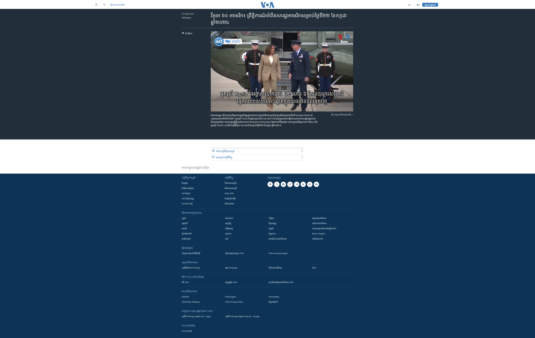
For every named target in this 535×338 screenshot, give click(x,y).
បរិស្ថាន (271, 218)
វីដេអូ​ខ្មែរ (185, 183)
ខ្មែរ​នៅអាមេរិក (187, 234)
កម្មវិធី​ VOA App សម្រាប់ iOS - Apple (196, 316)
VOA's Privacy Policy (234, 302)
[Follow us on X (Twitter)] (276, 184)
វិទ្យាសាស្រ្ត (272, 223)
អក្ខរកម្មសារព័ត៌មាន (319, 218)
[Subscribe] (316, 184)
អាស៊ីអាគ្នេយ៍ (186, 239)
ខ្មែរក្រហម (272, 234)
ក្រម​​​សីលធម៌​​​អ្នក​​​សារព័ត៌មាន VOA (281, 282)
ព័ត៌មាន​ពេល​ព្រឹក (231, 183)
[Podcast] (309, 184)
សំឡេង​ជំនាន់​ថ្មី (230, 198)
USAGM (185, 297)
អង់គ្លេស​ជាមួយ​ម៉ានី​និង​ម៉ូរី (191, 253)
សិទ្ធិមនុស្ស (229, 228)
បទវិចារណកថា (317, 239)
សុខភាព (228, 234)
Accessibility (274, 297)
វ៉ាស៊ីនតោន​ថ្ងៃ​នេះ (188, 188)
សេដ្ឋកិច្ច (228, 223)
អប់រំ (226, 239)
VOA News (186, 18)
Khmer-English (318, 234)
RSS (314, 268)
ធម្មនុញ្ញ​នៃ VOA (231, 282)
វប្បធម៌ (271, 228)
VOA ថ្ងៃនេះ (186, 193)
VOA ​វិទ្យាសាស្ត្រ (188, 198)
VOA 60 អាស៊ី (187, 204)
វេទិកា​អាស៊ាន (229, 204)
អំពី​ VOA (185, 282)
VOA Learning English (278, 253)
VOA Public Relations (191, 302)
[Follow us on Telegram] (296, 184)
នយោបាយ (229, 218)
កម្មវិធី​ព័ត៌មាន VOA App (191, 268)
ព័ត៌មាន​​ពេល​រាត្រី (231, 188)
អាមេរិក (184, 228)
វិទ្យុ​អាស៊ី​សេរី (273, 302)
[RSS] (303, 184)
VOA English (230, 297)
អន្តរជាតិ (185, 223)
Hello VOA (229, 193)
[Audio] (409, 5)
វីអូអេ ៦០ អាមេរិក (117, 5)
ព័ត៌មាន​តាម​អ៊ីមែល (275, 268)
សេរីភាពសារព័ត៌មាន (319, 223)
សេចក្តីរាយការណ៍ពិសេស (278, 239)
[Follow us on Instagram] (290, 184)
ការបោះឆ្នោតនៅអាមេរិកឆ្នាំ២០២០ (324, 228)
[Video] (418, 5)
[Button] (187, 34)
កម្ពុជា (184, 218)
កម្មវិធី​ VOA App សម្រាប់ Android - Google (242, 316)
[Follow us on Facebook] (270, 184)
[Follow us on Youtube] (283, 184)
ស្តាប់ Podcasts (231, 268)
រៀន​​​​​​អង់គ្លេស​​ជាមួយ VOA (234, 253)
